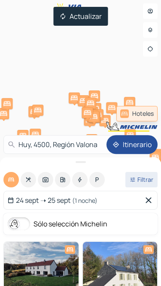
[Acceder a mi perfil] (150, 11)
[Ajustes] (150, 30)
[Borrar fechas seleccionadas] (150, 200)
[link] (137, 113)
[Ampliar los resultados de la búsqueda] (80, 162)
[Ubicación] (150, 49)
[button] (129, 102)
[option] (11, 179)
